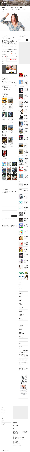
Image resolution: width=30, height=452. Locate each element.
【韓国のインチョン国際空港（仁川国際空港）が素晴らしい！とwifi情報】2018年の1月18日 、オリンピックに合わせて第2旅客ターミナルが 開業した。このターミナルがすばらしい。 (10, 121)
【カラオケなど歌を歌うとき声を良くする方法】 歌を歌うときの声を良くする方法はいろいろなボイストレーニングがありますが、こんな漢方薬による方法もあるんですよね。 (4, 133)
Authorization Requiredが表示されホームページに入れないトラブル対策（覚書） (26, 111)
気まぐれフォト (24, 9)
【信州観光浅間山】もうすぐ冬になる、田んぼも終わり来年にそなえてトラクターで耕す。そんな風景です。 (10, 132)
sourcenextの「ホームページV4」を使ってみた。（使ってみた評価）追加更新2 (26, 117)
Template (20, 297)
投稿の (20, 343)
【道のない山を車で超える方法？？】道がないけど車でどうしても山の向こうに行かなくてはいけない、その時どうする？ (10, 145)
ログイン (3, 420)
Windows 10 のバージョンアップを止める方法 (25, 190)
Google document (4, 410)
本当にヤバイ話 (20, 325)
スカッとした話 (20, 307)
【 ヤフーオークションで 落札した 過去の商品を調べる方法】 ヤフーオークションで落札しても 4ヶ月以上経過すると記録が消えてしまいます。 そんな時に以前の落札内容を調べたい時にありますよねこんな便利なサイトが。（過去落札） (4, 107)
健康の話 (9, 9)
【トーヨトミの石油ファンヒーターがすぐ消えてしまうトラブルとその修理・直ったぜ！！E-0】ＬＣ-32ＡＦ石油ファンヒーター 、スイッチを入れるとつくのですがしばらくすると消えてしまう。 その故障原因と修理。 (10, 106)
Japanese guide (20, 288)
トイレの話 (20, 311)
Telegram (20, 296)
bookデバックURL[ (16, 425)
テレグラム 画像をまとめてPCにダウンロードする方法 (26, 237)
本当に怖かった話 (21, 326)
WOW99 (4, 2)
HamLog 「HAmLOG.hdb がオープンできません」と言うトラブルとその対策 (26, 249)
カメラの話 (12, 7)
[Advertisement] (24, 53)
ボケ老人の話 (20, 315)
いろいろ (8, 7)
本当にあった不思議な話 (17, 9)
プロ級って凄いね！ (21, 314)
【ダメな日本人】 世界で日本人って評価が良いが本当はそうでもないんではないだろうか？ (4, 119)
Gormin (19, 284)
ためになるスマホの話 (4, 9)
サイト (3, 211)
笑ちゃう (20, 332)
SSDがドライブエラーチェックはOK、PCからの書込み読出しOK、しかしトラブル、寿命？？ (26, 196)
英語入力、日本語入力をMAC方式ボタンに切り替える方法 (26, 185)
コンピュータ (16, 7)
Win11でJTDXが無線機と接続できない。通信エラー (26, 231)
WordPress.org (20, 346)
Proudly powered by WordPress (5, 450)
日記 (12, 9)
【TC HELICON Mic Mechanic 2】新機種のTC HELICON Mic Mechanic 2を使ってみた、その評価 (4, 157)
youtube (20, 300)
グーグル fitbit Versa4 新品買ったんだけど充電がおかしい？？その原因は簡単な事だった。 (26, 208)
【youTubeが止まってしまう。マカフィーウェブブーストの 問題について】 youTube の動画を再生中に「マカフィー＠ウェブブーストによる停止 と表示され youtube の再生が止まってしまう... (23, 368)
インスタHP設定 (3, 412)
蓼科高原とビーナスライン (22, 333)
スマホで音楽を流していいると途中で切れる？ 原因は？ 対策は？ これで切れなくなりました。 (26, 243)
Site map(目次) (3, 7)
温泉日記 (20, 329)
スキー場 (21, 7)
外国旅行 (20, 321)
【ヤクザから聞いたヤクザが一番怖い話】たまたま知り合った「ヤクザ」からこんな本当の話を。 (23, 360)
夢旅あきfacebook (15, 422)
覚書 (19, 336)
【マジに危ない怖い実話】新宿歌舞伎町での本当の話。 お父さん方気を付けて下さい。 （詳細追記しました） (23, 351)
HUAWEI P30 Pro (21, 287)
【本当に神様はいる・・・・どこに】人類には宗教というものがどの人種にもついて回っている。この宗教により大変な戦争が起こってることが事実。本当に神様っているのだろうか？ (4, 146)
